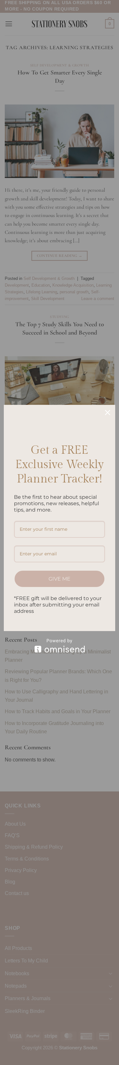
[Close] (107, 412)
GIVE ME (59, 579)
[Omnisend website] (59, 645)
